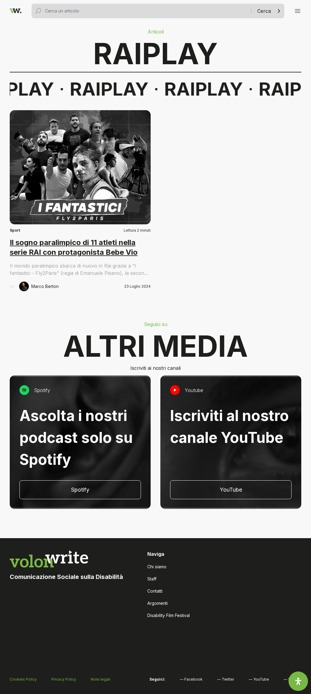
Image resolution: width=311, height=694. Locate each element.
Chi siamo (156, 566)
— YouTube (259, 679)
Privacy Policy (63, 679)
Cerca (264, 11)
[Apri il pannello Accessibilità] (298, 681)
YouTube (231, 489)
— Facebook (191, 679)
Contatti (154, 591)
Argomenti (157, 603)
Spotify (80, 489)
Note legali (100, 679)
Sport (15, 230)
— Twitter (225, 679)
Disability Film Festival (168, 615)
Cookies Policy (23, 679)
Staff (151, 578)
